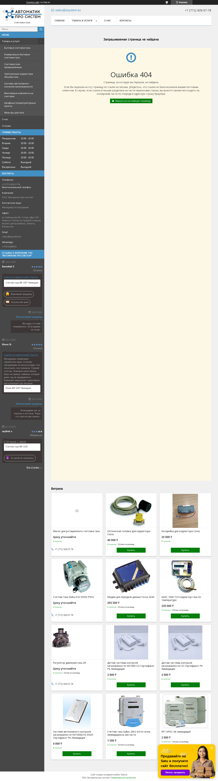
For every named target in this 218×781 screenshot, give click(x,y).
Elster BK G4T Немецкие (18, 388)
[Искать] (40, 29)
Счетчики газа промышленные (13, 66)
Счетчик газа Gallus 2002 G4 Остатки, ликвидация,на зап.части (129, 733)
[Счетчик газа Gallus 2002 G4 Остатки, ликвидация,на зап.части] (131, 711)
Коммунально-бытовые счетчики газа (17, 56)
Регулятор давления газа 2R (69, 662)
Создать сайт (33, 2)
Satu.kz (124, 775)
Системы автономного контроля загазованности (18, 85)
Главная (60, 20)
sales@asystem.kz (11, 236)
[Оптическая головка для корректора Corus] (131, 511)
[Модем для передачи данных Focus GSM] (131, 577)
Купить (131, 550)
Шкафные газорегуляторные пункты (20, 104)
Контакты (125, 20)
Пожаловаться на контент (123, 778)
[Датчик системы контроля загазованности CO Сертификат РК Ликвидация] (185, 642)
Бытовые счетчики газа (17, 47)
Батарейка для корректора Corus (180, 531)
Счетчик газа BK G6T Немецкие (22, 282)
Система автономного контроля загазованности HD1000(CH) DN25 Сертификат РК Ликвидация (73, 734)
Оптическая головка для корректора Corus (128, 533)
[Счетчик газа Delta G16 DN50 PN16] (77, 577)
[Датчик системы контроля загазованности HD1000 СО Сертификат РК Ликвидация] (131, 642)
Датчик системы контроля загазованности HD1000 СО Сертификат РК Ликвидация (130, 665)
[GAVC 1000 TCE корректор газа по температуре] (185, 577)
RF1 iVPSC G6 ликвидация (176, 731)
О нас (5, 119)
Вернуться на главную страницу (133, 100)
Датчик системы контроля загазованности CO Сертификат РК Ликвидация (182, 665)
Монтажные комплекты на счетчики (18, 95)
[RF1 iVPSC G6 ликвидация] (185, 711)
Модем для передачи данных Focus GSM (130, 597)
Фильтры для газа (14, 112)
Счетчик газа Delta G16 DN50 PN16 (73, 597)
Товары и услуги (11, 41)
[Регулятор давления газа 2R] (77, 642)
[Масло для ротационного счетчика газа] (77, 511)
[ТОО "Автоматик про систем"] (22, 14)
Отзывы (6, 125)
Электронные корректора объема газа (18, 75)
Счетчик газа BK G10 (16, 446)
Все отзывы (33, 467)
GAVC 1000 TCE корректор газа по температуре (181, 598)
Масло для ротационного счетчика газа (76, 531)
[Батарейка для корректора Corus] (185, 511)
